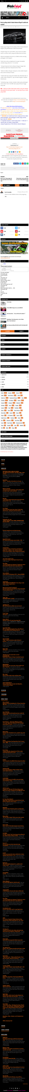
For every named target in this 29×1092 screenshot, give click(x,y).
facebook (26, 185)
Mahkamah (18, 403)
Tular (9, 408)
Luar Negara (11, 400)
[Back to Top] (19, 1088)
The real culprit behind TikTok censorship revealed (13, 817)
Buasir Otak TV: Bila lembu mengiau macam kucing (13, 826)
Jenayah (2, 403)
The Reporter (6, 929)
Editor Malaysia (6, 881)
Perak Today (5, 613)
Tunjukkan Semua (25, 1083)
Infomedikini (5, 872)
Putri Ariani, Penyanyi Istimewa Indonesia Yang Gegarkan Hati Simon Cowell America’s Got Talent (13, 919)
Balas (5, 196)
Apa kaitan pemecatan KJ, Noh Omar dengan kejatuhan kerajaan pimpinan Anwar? (14, 589)
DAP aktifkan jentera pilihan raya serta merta (12, 606)
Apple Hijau (5, 994)
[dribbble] (24, 1)
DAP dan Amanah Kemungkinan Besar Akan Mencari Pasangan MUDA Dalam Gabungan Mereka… (13, 629)
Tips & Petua (17, 420)
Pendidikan (17, 408)
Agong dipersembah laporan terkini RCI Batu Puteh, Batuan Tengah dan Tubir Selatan (13, 800)
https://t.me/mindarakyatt (19, 101)
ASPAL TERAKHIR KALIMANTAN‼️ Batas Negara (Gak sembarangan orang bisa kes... (13, 583)
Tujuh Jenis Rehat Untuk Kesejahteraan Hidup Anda (13, 808)
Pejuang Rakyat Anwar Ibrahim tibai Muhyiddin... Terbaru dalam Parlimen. (13, 684)
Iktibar (7, 428)
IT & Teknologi (10, 415)
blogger (17, 185)
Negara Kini (5, 648)
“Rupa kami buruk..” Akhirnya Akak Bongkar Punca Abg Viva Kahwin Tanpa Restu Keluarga (13, 957)
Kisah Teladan (9, 423)
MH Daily (4, 498)
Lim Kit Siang (6, 547)
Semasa (17, 393)
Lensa (2, 423)
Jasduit (4, 853)
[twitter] (22, 1)
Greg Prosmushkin (8, 192)
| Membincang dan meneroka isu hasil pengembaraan (11, 655)
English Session (4, 418)
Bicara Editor (4, 374)
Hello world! (5, 614)
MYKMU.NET (5, 1037)
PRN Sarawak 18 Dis (7, 986)
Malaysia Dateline (6, 488)
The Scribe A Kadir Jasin (8, 558)
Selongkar (7, 331)
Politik (19, 395)
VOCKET (4, 759)
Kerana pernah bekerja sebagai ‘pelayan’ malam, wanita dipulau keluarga (13, 770)
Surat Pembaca (10, 395)
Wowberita (5, 862)
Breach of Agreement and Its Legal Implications (13, 909)
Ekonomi (19, 400)
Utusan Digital (6, 702)
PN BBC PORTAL (6, 985)
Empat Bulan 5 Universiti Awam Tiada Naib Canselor (13, 657)
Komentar (10, 393)
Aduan (2, 425)
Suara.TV (5, 843)
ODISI (4, 918)
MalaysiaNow (5, 816)
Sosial (9, 410)
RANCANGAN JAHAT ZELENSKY (9, 598)
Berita (2, 393)
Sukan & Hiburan (17, 410)
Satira (3, 386)
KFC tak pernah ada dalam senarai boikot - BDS (12, 540)
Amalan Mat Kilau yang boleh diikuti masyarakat (13, 940)
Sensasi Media (6, 573)
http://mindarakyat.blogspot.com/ (14, 147)
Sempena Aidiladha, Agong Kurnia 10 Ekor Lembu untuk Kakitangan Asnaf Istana (13, 751)
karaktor (5, 873)
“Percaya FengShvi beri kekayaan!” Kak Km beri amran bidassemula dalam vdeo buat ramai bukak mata (14, 565)
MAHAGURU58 (6, 664)
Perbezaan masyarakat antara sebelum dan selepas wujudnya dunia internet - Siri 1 (13, 854)
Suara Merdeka (6, 712)
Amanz (4, 740)
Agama (2, 410)
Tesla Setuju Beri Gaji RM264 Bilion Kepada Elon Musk (14, 761)
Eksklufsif (3, 379)
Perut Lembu (9, 302)
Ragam (17, 27)
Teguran (18, 415)
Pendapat (3, 400)
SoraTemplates (10, 1090)
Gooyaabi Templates (22, 1090)
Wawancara (9, 420)
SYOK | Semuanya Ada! (7, 1020)
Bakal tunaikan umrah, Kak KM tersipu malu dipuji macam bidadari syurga (13, 780)
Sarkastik (3, 384)
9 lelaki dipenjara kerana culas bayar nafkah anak (13, 891)
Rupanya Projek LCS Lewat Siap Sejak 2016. (12, 620)
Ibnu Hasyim (5, 1075)
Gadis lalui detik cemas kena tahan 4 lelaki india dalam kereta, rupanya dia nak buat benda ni (13, 510)
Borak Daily (5, 750)
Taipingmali (5, 581)
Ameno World (6, 619)
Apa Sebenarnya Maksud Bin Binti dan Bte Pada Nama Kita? (17, 325)
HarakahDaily (5, 1057)
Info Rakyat (5, 508)
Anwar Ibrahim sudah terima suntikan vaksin (12, 675)
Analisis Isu (3, 398)
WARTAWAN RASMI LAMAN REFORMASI (11, 471)
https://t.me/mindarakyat (20, 99)
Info (2, 420)
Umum (10, 405)
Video (23, 398)
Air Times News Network (8, 799)
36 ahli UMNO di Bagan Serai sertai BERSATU (15, 307)
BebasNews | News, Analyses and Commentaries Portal (13, 1016)
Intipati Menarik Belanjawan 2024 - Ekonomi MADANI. (14, 574)
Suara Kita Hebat (6, 627)
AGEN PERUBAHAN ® (7, 682)
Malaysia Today (6, 1047)
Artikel (2, 395)
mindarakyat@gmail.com (14, 148)
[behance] (27, 1)
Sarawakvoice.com (7, 908)
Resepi (13, 428)
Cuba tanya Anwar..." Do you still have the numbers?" (16, 313)
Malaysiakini (5, 731)
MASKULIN (5, 807)
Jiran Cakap (5, 1004)
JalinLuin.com (6, 788)
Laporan (2, 408)
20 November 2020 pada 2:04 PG (23, 191)
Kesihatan (3, 405)
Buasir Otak (5, 824)
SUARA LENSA (6, 1066)
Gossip (3, 382)
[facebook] (20, 1)
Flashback (12, 418)
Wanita (19, 418)
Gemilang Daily (6, 768)
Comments (21, 331)
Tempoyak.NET (6, 889)
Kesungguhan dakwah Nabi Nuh (9, 1058)
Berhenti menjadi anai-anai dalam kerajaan (12, 530)
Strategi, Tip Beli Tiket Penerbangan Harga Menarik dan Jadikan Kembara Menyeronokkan (14, 835)
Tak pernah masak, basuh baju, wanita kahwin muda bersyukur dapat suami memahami (13, 490)
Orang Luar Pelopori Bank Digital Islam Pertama (13, 559)
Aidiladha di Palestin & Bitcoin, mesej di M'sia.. (12, 1077)
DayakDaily (5, 480)
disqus (21, 185)
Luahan (11, 413)
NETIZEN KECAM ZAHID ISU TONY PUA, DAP (11, 882)
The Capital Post (6, 947)
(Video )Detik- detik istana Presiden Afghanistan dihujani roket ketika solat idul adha (13, 995)
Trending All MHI (6, 965)
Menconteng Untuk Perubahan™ (10, 587)
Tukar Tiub (5, 597)
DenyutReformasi (6, 539)
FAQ (2, 428)
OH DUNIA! (5, 833)
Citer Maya (5, 563)
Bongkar (3, 377)
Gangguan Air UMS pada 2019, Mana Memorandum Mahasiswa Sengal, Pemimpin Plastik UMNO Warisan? (14, 789)
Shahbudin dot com (7, 519)
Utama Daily (5, 938)
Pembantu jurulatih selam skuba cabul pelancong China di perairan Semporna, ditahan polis (13, 930)
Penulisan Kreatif (19, 423)
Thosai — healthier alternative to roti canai (12, 481)
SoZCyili (4, 975)
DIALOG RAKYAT (6, 639)
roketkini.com (6, 604)
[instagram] (26, 1)
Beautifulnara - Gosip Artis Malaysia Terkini (12, 721)
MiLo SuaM (5, 674)
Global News (5, 956)
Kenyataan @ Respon (13, 398)
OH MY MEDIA (5, 778)
